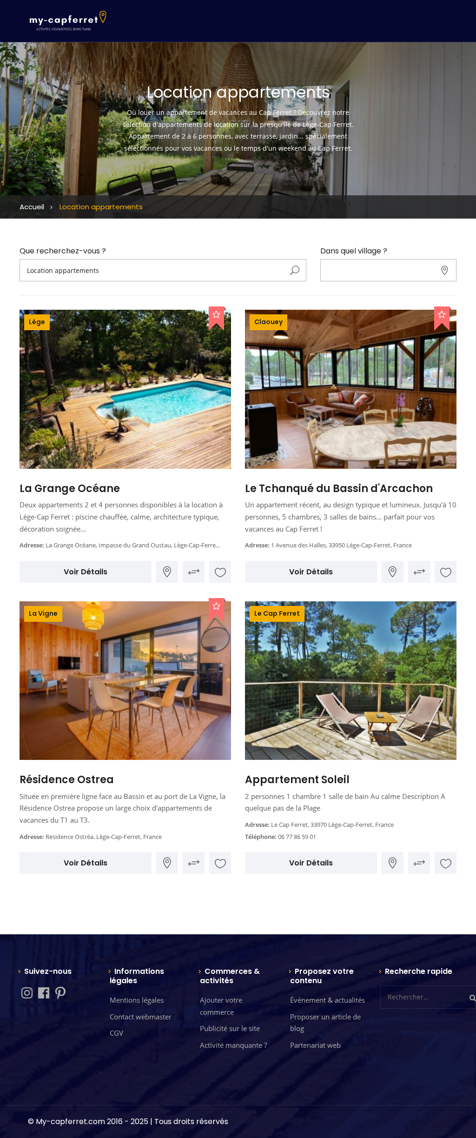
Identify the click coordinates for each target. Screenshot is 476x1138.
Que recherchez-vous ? (63, 251)
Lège (37, 321)
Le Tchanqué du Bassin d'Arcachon (339, 488)
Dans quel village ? (353, 251)
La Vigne (43, 613)
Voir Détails (85, 571)
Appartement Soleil (297, 779)
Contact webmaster (141, 1016)
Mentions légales (137, 1000)
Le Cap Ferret (277, 613)
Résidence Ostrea (67, 779)
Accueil (32, 207)
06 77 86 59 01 (297, 836)
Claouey (268, 321)
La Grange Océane (70, 488)
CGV (116, 1033)
